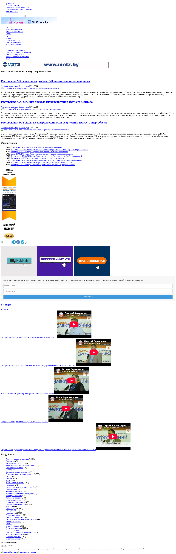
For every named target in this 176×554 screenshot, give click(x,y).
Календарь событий (14, 496)
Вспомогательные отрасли (16, 472)
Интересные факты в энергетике (19, 487)
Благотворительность (14, 468)
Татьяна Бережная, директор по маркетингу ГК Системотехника (27, 394)
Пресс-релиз (11, 513)
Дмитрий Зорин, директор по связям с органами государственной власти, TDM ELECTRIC (38, 365)
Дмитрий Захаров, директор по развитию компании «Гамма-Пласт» (29, 337)
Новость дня (24, 86)
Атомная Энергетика (14, 32)
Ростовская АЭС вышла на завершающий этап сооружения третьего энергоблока (54, 122)
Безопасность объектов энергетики (20, 465)
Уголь (8, 38)
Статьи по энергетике (15, 517)
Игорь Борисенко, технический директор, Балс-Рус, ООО (24, 422)
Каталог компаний (13, 498)
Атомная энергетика (9, 86)
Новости (9, 506)
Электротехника (12, 526)
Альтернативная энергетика (17, 57)
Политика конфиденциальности (19, 9)
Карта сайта (4, 546)
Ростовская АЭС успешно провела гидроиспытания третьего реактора (47, 101)
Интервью (10, 485)
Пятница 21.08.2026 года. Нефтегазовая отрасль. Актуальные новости (39, 152)
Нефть (8, 34)
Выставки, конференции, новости (20, 474)
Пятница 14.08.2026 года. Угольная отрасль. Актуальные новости (37, 158)
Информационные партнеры (17, 7)
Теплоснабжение (13, 522)
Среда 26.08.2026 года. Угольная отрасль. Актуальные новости (36, 147)
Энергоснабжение (13, 45)
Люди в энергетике (13, 40)
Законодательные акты (15, 483)
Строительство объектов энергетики (21, 519)
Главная (9, 27)
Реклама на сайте (13, 5)
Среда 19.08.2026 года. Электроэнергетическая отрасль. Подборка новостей (42, 154)
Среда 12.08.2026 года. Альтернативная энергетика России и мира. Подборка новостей (46, 160)
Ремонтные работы (13, 515)
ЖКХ (8, 59)
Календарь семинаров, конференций (21, 493)
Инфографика (11, 489)
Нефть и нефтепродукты (16, 504)
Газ (7, 36)
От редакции (11, 511)
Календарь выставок (14, 491)
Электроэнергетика (14, 29)
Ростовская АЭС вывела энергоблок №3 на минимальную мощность (45, 81)
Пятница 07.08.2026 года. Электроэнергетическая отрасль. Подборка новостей (43, 165)
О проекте (10, 3)
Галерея (9, 478)
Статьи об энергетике (14, 54)
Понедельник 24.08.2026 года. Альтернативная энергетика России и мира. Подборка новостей (49, 150)
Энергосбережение (13, 42)
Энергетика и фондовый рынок (19, 52)
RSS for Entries (12, 12)
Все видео (6, 304)
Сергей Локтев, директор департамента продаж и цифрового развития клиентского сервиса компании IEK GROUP (48, 450)
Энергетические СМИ (15, 534)
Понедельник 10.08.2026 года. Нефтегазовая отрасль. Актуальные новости (41, 162)
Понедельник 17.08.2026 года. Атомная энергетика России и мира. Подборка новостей (46, 156)
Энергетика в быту (13, 530)
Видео (8, 470)
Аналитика (10, 461)
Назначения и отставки (15, 50)
